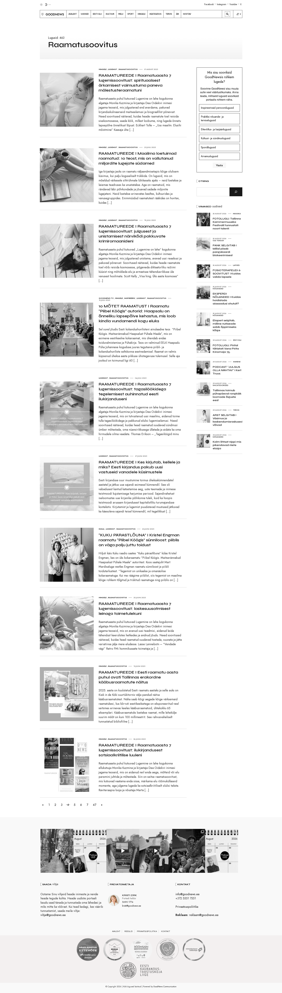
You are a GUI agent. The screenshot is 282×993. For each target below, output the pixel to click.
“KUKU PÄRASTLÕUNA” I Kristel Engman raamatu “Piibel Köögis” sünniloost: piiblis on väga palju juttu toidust (139, 540)
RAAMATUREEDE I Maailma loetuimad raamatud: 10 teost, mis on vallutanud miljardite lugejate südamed (138, 158)
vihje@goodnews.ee (53, 915)
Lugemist (112, 69)
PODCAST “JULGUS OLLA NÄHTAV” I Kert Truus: (227, 370)
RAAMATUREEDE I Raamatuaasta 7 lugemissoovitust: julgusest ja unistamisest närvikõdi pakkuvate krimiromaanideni (135, 234)
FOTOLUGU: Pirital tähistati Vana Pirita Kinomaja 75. (226, 348)
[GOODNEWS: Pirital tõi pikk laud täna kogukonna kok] (56, 851)
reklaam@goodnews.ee (203, 915)
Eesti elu (237, 340)
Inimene (237, 361)
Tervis (236, 410)
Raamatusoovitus (128, 69)
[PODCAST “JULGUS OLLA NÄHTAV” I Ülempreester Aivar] (221, 851)
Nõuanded (218, 288)
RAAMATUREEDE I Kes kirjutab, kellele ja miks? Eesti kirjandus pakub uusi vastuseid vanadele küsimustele (139, 467)
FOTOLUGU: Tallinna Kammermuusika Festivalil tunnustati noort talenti (227, 223)
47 (94, 805)
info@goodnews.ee (187, 894)
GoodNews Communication (164, 986)
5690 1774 (127, 902)
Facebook (209, 4)
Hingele (103, 69)
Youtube (233, 4)
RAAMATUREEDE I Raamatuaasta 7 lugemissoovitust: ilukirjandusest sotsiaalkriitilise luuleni (135, 750)
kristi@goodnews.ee (131, 906)
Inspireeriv (129, 298)
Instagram (221, 4)
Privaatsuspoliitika (186, 907)
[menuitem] (73, 14)
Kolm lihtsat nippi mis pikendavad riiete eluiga (227, 445)
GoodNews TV (106, 298)
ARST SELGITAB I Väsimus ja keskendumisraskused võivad (228, 419)
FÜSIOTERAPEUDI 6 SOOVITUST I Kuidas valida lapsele (227, 273)
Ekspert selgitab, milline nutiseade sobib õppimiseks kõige (224, 325)
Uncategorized (220, 385)
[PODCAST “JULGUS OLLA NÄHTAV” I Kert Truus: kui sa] (89, 851)
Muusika (237, 213)
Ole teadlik (218, 240)
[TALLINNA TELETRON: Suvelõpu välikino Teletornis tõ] (155, 851)
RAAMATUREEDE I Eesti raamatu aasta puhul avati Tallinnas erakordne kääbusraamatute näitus (138, 677)
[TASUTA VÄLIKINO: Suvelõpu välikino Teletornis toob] (188, 851)
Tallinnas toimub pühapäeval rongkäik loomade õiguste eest (227, 395)
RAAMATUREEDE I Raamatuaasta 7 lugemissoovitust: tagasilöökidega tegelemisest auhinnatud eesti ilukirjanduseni (135, 391)
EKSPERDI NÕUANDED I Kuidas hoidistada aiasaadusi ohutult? (227, 298)
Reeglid (128, 931)
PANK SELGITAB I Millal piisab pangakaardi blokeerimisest (225, 250)
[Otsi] (235, 191)
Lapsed (236, 265)
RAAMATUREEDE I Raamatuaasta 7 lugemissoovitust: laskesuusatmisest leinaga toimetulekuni (135, 608)
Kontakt (165, 931)
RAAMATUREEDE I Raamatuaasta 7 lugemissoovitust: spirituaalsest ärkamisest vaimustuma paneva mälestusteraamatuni (135, 83)
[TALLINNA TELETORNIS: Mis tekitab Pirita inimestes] (122, 851)
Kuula (101, 529)
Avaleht (116, 931)
